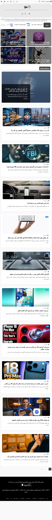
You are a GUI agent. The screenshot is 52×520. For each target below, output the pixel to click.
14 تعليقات (46, 201)
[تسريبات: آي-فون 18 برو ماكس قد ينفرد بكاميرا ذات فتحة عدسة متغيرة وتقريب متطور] (26, 334)
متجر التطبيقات (34, 498)
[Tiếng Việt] (7, 20)
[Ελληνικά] (20, 19)
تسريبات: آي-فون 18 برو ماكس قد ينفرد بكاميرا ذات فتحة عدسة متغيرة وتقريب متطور (28, 348)
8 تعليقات (45, 235)
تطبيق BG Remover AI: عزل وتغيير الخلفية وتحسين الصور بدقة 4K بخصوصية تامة (39, 61)
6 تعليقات (46, 344)
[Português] (31, 20)
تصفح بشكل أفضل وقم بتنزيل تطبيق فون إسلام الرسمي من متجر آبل (26, 482)
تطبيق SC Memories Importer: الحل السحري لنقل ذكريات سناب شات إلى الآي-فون (40, 43)
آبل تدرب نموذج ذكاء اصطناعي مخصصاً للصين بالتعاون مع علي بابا (30, 130)
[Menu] (29, 14)
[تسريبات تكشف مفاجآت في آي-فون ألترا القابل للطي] (25, 297)
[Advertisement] (26, 510)
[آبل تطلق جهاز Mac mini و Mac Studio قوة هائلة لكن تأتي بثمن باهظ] (25, 224)
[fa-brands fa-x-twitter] (14, 2)
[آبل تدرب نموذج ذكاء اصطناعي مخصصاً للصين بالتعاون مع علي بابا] (26, 117)
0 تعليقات (45, 381)
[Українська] (14, 20)
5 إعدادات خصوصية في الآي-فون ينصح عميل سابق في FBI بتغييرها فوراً (27, 167)
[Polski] (35, 20)
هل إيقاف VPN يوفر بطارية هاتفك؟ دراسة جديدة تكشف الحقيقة (30, 420)
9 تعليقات (45, 308)
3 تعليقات (46, 128)
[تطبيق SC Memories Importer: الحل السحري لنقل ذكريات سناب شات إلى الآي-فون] (38, 37)
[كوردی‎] (42, 20)
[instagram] (8, 2)
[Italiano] (6, 19)
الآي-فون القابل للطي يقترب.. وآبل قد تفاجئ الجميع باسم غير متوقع (29, 274)
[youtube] (5, 2)
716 (41, 469)
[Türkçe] (19, 20)
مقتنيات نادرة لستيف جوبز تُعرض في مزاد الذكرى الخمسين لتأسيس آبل (27, 457)
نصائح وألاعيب (22, 498)
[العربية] (49, 19)
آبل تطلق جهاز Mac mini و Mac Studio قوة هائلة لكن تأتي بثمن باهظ (28, 238)
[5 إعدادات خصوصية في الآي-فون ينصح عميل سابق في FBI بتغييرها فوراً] (25, 153)
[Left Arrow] (4, 25)
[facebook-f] (17, 2)
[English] (36, 19)
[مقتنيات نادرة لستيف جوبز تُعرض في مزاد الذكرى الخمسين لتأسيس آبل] (25, 443)
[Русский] (27, 20)
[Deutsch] (24, 19)
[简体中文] (45, 19)
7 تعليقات (45, 454)
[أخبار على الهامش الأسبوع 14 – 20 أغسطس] (13, 37)
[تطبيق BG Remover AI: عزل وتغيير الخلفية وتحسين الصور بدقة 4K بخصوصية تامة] (38, 55)
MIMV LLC (23, 490)
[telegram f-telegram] (11, 2)
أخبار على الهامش (41, 498)
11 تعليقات (46, 417)
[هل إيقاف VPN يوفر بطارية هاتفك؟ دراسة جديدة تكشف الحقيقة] (26, 407)
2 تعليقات (45, 164)
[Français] (28, 19)
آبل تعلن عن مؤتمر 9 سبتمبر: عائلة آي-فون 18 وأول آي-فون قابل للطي (16, 90)
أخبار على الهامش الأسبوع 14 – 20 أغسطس (13, 43)
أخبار (47, 109)
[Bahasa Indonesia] (12, 19)
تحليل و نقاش (28, 498)
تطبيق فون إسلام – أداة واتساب (31, 24)
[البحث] (25, 14)
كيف (11, 498)
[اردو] (10, 20)
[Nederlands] (40, 19)
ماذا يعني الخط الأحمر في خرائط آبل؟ (38, 203)
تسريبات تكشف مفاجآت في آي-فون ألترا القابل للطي (33, 311)
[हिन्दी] (17, 19)
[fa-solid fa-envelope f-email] (1, 2)
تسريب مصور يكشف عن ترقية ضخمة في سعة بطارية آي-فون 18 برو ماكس (26, 384)
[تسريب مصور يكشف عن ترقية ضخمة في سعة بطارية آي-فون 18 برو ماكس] (25, 370)
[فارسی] (38, 20)
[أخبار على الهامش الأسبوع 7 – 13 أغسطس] (13, 55)
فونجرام (7, 498)
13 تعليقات (46, 271)
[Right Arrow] (2, 25)
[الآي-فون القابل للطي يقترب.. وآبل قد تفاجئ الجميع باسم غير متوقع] (26, 261)
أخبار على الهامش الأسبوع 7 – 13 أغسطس (14, 61)
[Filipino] (32, 19)
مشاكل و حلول (16, 498)
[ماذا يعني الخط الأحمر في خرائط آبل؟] (26, 190)
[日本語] (3, 19)
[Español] (23, 20)
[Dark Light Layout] (22, 14)
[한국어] (45, 20)
